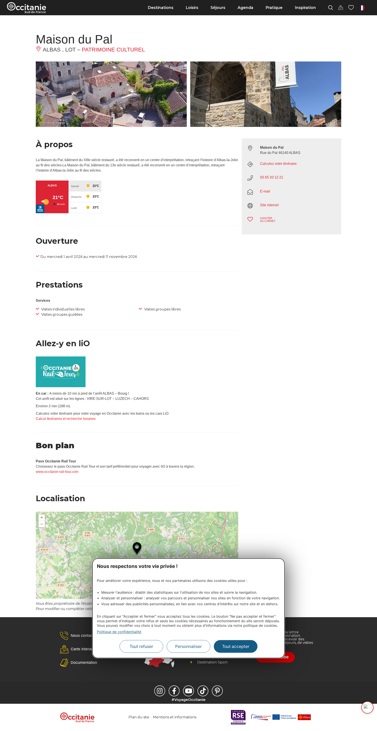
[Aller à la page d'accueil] (26, 7)
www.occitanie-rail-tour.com (57, 472)
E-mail (265, 191)
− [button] (41, 524)
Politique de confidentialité (119, 631)
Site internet (269, 205)
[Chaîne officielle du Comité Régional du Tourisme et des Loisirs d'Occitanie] (188, 690)
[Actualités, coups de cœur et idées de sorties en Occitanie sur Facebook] (174, 690)
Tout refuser (141, 646)
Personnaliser (188, 646)
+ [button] (41, 517)
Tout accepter (235, 646)
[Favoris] (351, 7)
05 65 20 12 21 (271, 177)
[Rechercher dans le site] (330, 7)
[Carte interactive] (340, 7)
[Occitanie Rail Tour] (61, 386)
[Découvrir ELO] (367, 707)
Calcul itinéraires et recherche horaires (66, 419)
